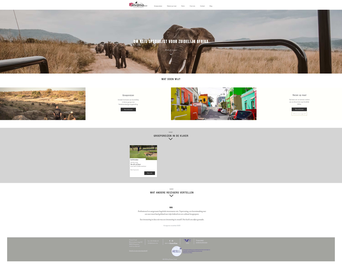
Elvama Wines (173, 243)
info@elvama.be (153, 243)
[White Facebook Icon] (170, 241)
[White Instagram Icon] (172, 241)
